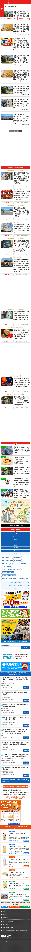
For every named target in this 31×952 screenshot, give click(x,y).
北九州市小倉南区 (6, 566)
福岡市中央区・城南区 (7, 560)
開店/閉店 (21, 18)
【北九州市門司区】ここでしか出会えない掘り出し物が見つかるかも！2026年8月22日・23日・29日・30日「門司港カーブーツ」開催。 (21, 493)
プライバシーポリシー (8, 927)
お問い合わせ (6, 924)
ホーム (4, 911)
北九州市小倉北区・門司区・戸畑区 (18, 563)
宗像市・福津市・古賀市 (8, 572)
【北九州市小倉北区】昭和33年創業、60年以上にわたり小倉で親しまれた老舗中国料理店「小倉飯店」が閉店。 (21, 228)
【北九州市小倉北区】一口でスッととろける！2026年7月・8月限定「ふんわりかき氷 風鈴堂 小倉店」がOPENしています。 (21, 334)
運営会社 (5, 914)
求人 (15, 18)
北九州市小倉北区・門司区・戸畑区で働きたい (15, 672)
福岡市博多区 (17, 557)
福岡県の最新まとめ (7, 557)
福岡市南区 (5, 563)
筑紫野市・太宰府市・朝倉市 (9, 578)
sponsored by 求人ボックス (15, 674)
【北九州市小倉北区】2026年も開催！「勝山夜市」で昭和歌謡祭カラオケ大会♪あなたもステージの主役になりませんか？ (21, 195)
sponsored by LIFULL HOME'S (15, 828)
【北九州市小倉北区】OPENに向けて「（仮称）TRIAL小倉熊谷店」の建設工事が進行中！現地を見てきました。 (21, 212)
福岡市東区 (18, 560)
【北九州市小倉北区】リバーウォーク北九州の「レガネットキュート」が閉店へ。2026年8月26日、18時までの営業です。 (21, 401)
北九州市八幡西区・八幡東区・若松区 (11, 569)
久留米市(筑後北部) (23, 578)
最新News (9, 18)
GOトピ (3, 18)
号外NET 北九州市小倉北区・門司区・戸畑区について (15, 930)
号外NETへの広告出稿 (8, 921)
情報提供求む (6, 917)
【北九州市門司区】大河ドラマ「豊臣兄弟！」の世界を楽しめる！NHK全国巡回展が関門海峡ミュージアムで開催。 (21, 482)
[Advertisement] (15, 149)
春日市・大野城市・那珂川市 (9, 575)
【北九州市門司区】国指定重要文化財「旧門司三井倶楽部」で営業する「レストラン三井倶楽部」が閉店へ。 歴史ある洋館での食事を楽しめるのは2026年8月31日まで (21, 265)
